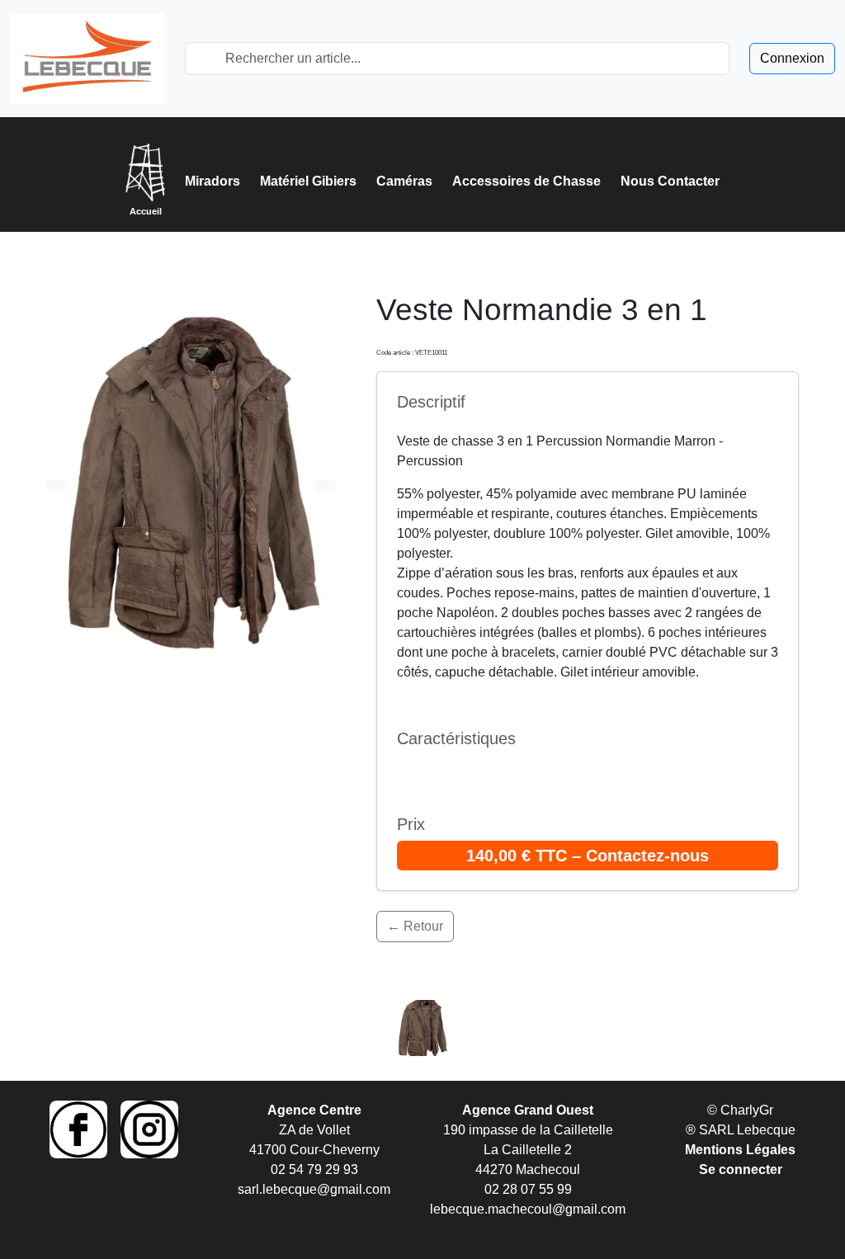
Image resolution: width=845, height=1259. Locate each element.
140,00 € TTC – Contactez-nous (587, 855)
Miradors (212, 181)
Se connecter (740, 1169)
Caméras (404, 181)
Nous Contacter (670, 181)
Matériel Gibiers (308, 181)
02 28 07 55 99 (528, 1189)
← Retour (415, 926)
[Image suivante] (326, 485)
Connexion (792, 58)
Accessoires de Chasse (526, 181)
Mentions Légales (740, 1150)
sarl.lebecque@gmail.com (314, 1189)
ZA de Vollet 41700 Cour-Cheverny (314, 1130)
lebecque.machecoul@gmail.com (527, 1209)
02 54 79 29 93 (314, 1169)
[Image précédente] (57, 485)
